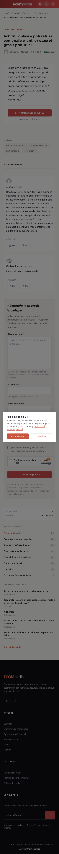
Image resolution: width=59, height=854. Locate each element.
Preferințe (41, 436)
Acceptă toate (17, 436)
